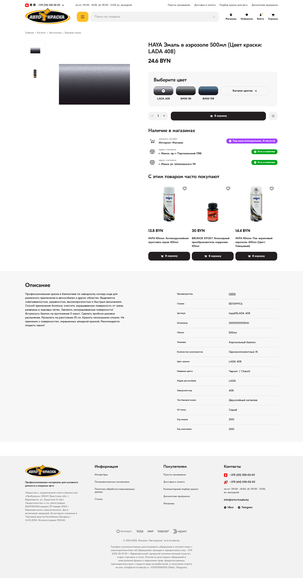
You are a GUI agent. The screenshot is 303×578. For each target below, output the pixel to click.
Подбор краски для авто (233, 5)
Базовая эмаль (73, 33)
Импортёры (101, 475)
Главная (29, 33)
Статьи (98, 499)
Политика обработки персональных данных (115, 490)
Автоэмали (55, 33)
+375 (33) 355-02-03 (49, 5)
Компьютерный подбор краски (180, 489)
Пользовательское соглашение (112, 482)
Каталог (41, 33)
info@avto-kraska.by (236, 499)
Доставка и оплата (204, 5)
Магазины (168, 503)
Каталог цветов (242, 91)
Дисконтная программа (265, 5)
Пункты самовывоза (179, 5)
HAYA (232, 294)
